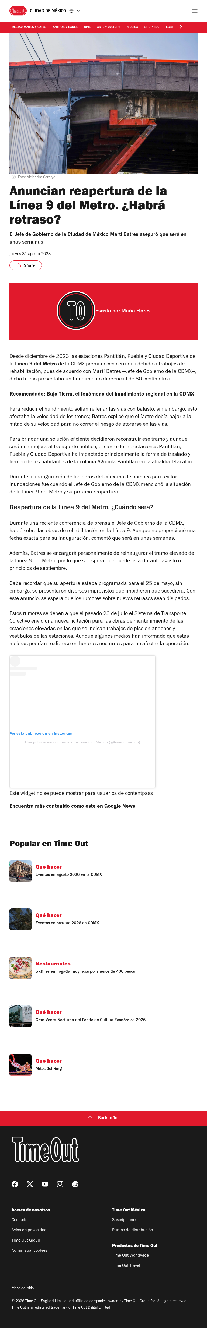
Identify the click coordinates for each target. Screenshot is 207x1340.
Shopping (152, 27)
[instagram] (60, 1184)
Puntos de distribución (132, 1230)
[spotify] (75, 1184)
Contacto (19, 1220)
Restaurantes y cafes (29, 27)
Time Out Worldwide (130, 1256)
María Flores (136, 311)
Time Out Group (26, 1241)
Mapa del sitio (23, 1288)
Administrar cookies (29, 1251)
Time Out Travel (126, 1266)
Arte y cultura (108, 27)
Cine (87, 27)
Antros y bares (65, 27)
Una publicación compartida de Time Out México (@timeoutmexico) (82, 742)
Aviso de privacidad (29, 1230)
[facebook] (15, 1184)
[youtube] (45, 1184)
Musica (132, 27)
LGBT (169, 27)
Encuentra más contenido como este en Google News (72, 807)
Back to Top (109, 1118)
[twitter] (30, 1184)
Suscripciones (124, 1220)
